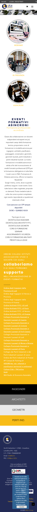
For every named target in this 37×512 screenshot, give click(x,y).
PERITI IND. (18, 420)
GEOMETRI (18, 410)
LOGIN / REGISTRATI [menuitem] (16, 1)
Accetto (21, 507)
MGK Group (29, 510)
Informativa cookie (20, 504)
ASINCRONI (18, 105)
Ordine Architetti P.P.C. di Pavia (16, 308)
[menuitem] (35, 1)
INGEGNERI (18, 389)
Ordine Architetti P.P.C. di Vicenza (17, 314)
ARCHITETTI (18, 399)
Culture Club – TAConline (14, 369)
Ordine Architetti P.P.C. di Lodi (16, 305)
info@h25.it (11, 456)
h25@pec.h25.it (12, 458)
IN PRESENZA (18, 75)
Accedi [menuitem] (3, 1)
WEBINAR (18, 45)
